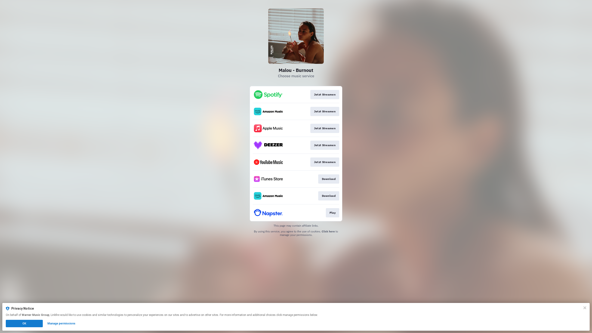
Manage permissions (61, 323)
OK (24, 323)
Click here (328, 231)
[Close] (585, 307)
